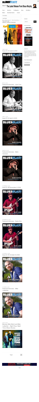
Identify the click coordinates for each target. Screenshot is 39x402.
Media (3, 12)
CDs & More (28, 10)
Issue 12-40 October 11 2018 (11, 255)
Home (3, 10)
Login (19, 367)
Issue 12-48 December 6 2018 (11, 187)
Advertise (9, 10)
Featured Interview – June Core (11, 84)
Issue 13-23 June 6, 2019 (9, 51)
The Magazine (16, 10)
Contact (18, 12)
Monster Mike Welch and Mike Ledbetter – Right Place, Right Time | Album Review (11, 326)
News (22, 10)
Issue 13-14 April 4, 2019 (9, 118)
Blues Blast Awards (10, 12)
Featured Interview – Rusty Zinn (12, 221)
